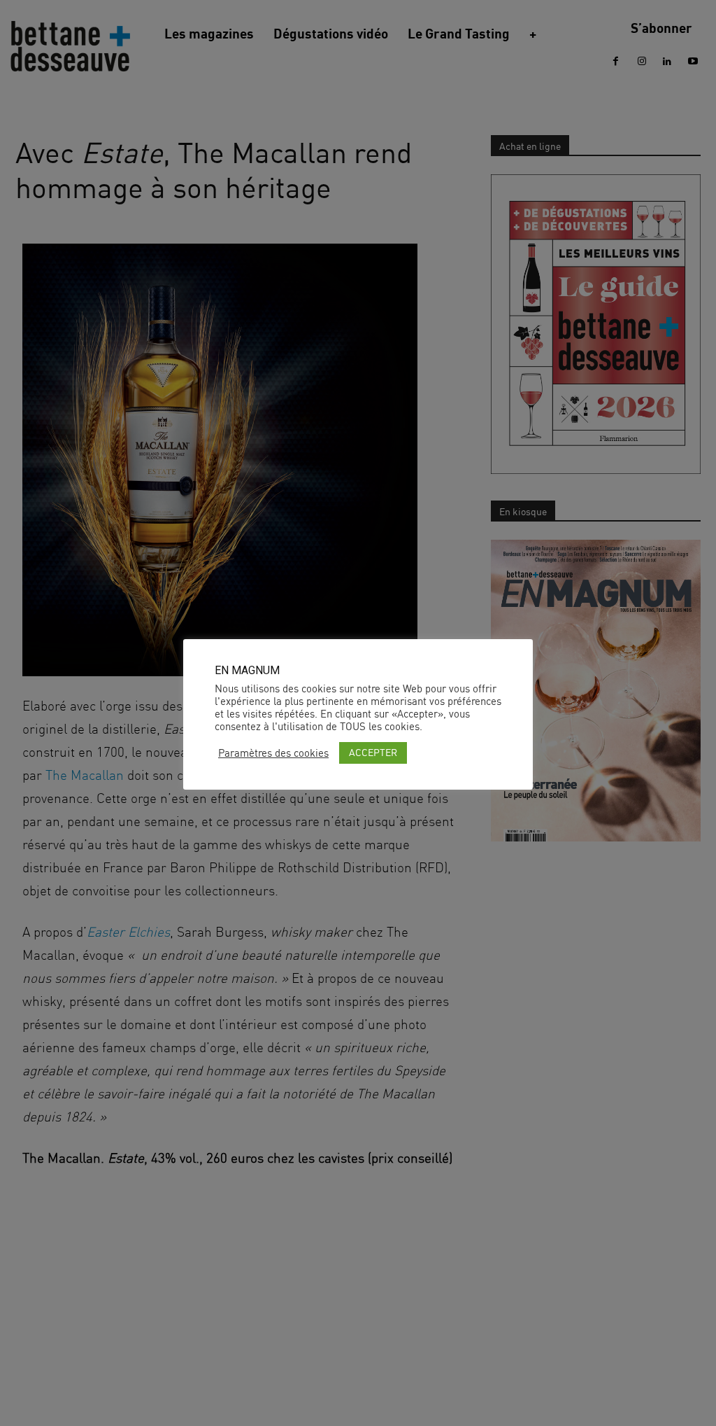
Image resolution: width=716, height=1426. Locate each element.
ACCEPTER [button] (373, 752)
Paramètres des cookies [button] (273, 753)
